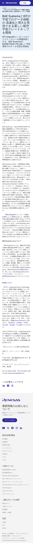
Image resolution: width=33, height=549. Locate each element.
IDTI (22, 318)
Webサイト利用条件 (8, 533)
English (4, 522)
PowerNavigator (7, 488)
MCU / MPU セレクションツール (11, 479)
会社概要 (4, 439)
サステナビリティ (7, 451)
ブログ (4, 457)
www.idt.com (20, 320)
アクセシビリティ (16, 536)
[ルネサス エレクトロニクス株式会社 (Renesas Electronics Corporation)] (11, 3)
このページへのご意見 (17, 538)
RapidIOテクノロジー (17, 215)
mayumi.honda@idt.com (15, 373)
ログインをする (10, 420)
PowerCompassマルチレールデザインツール (15, 485)
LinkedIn (19, 323)
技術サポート (6, 503)
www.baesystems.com (20, 272)
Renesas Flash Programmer (10, 475)
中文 (3, 525)
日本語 (4, 528)
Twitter (25, 323)
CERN (4, 217)
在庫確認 (4, 509)
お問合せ (4, 454)
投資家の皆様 (6, 445)
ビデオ (4, 460)
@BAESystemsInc (8, 276)
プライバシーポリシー (21, 533)
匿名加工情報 (6, 536)
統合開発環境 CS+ (7, 472)
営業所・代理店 (6, 512)
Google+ (12, 325)
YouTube (5, 325)
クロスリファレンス (8, 494)
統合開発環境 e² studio (9, 469)
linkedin (3, 385)
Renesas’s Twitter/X (8, 428)
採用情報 (4, 442)
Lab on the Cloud (7, 491)
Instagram (17, 428)
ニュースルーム (12, 8)
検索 (25, 3)
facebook (8, 385)
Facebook (11, 323)
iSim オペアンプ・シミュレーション (12, 482)
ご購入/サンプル (7, 506)
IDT (3, 61)
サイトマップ (6, 538)
